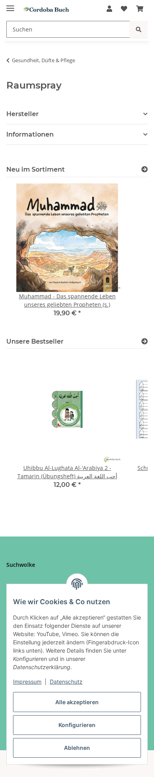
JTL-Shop (90, 767)
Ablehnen (77, 747)
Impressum (27, 681)
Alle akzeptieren (77, 702)
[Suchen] (139, 29)
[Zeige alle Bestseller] (144, 341)
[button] (109, 9)
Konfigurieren (77, 725)
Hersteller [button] (22, 114)
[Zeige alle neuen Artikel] (144, 169)
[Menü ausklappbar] (10, 5)
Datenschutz (66, 681)
